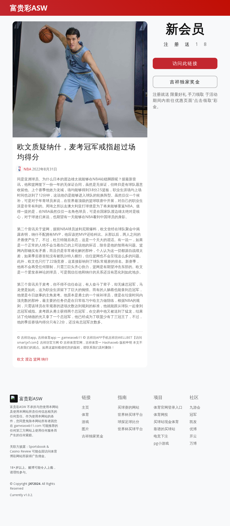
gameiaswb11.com (27, 425)
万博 (193, 443)
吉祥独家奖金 (185, 82)
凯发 (193, 421)
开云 (193, 436)
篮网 (36, 359)
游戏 (85, 421)
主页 (85, 407)
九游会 (195, 407)
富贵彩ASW (28, 8)
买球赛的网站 (128, 407)
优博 (193, 428)
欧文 (20, 359)
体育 (85, 414)
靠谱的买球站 (164, 428)
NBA (27, 169)
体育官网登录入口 (168, 407)
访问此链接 (185, 63)
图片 (85, 428)
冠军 (193, 414)
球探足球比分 (128, 421)
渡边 (28, 359)
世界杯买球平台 (130, 414)
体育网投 (161, 414)
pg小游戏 (161, 443)
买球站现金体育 (166, 421)
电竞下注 (161, 436)
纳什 (45, 359)
